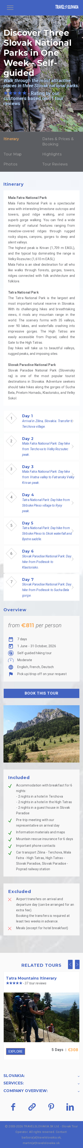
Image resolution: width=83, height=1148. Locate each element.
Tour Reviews (55, 164)
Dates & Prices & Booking (58, 141)
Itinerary (11, 139)
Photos (10, 164)
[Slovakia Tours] (66, 7)
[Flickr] (32, 1107)
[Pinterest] (51, 1107)
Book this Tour (41, 693)
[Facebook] (13, 1107)
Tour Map (12, 154)
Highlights (52, 154)
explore (16, 1051)
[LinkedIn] (70, 1107)
